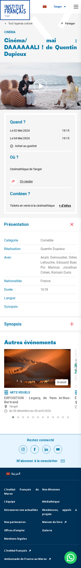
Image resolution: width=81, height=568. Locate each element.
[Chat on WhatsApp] (70, 557)
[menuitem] (45, 7)
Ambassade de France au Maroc (25, 558)
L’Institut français (15, 550)
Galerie (47, 530)
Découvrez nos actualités (21, 509)
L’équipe (9, 501)
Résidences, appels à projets (59, 512)
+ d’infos (65, 205)
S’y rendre (26, 181)
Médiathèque (51, 501)
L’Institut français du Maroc (21, 491)
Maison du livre (52, 522)
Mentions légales (15, 538)
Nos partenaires (15, 522)
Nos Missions (51, 489)
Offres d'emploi (14, 530)
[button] (13, 417)
